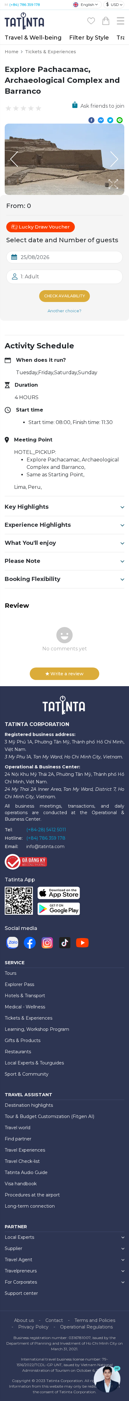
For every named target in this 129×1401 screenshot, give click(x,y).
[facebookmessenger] (101, 120)
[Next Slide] (115, 159)
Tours (10, 973)
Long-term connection (30, 1206)
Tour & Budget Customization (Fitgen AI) (49, 1116)
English (87, 4)
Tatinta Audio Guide (26, 1172)
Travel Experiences (25, 1150)
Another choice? (64, 310)
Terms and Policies (95, 1320)
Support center (21, 1293)
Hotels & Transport (25, 995)
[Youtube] (82, 942)
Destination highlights (29, 1105)
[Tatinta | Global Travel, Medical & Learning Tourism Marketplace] (25, 20)
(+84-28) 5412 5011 (46, 830)
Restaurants (18, 1051)
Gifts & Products (22, 1040)
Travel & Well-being (33, 37)
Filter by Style (89, 37)
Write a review (67, 674)
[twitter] (110, 120)
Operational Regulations (86, 1327)
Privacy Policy (33, 1327)
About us (24, 1320)
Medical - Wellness (25, 1007)
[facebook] (91, 120)
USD (112, 4)
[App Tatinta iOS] (59, 894)
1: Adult (30, 277)
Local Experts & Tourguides (34, 1063)
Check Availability (64, 296)
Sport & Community (27, 1074)
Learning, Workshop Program (37, 1029)
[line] (119, 120)
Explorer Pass (19, 984)
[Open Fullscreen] (122, 194)
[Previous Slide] (14, 159)
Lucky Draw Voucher (44, 227)
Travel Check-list (22, 1161)
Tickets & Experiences (50, 51)
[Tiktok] (64, 942)
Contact (54, 1320)
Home (11, 51)
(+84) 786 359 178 (24, 4)
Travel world (17, 1127)
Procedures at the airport (32, 1195)
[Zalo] (12, 942)
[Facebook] (29, 942)
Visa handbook (21, 1183)
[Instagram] (47, 942)
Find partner (18, 1139)
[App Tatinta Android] (59, 910)
